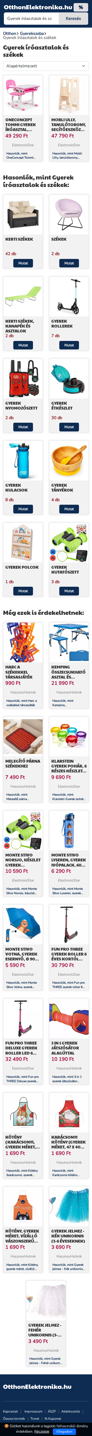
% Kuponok (52, 1418)
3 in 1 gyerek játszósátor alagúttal (65, 1048)
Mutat (23, 263)
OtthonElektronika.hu (38, 6)
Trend (34, 1418)
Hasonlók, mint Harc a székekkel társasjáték (21, 703)
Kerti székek (19, 239)
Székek (58, 239)
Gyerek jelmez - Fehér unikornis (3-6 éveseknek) (44, 1332)
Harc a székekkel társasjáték (18, 672)
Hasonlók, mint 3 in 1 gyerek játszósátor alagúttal (67, 1081)
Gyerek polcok (22, 567)
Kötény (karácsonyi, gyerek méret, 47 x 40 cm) (20, 1144)
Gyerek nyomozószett (21, 405)
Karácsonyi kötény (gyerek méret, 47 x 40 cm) (68, 1144)
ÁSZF (52, 1411)
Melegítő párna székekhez (22, 763)
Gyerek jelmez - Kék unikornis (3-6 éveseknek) (68, 1236)
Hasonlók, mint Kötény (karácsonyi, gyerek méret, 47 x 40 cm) (22, 1175)
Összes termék (14, 1418)
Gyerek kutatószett (65, 569)
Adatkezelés (70, 1411)
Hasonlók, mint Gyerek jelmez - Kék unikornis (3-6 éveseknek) (68, 1269)
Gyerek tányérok (62, 487)
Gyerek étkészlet (62, 405)
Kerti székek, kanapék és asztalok (19, 326)
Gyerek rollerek (62, 323)
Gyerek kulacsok (16, 487)
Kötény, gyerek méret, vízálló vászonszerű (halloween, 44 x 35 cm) (22, 1241)
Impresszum (33, 1411)
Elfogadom (64, 1431)
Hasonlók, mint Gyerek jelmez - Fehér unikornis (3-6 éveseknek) (45, 1363)
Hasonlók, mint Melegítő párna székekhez (16, 799)
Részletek (41, 1431)
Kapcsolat (10, 1411)
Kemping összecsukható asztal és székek (68, 674)
